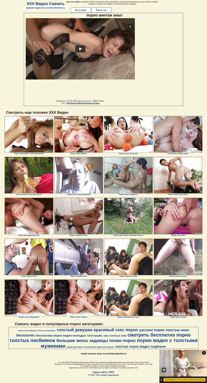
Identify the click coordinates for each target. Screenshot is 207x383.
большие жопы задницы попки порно (96, 340)
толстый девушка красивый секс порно (97, 330)
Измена (88, 103)
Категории (80, 10)
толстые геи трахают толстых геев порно (36, 331)
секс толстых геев (114, 335)
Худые (96, 103)
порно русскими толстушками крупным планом (90, 347)
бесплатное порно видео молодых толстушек (69, 335)
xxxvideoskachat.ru (55, 8)
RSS (111, 372)
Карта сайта (100, 372)
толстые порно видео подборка (140, 346)
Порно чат (101, 10)
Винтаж (81, 103)
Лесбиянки (71, 103)
